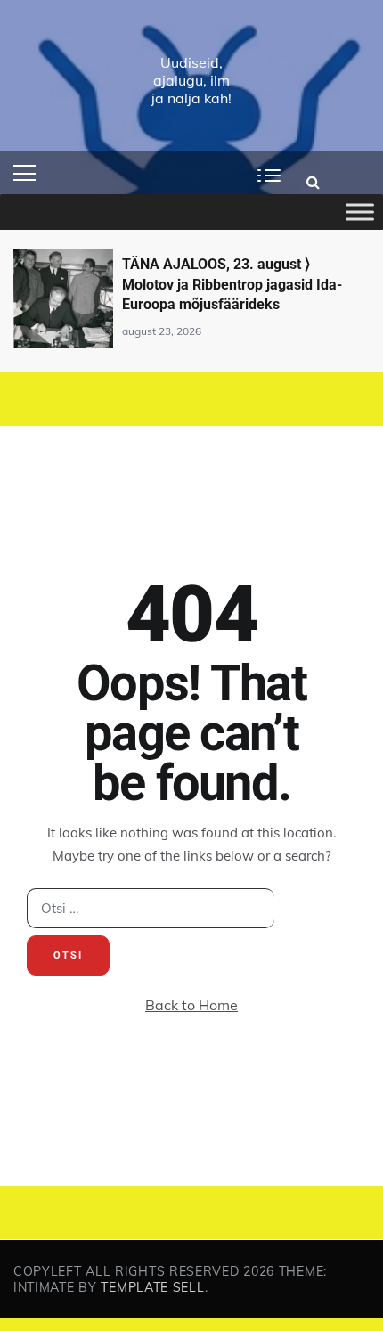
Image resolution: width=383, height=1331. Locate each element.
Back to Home (191, 1005)
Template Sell (152, 1287)
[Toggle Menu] (360, 212)
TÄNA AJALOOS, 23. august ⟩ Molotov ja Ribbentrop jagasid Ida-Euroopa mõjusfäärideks (232, 284)
